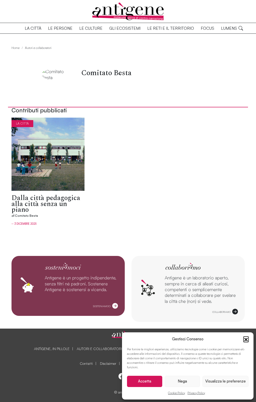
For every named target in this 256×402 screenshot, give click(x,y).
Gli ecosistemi (124, 28)
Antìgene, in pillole (52, 348)
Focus (207, 28)
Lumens (229, 28)
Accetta (144, 381)
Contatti (86, 363)
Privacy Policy (196, 393)
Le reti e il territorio (170, 28)
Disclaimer (108, 363)
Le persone (60, 28)
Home (16, 48)
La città (33, 28)
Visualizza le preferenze (225, 381)
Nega (182, 381)
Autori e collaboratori (38, 48)
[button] (246, 339)
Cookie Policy (176, 393)
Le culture (90, 28)
